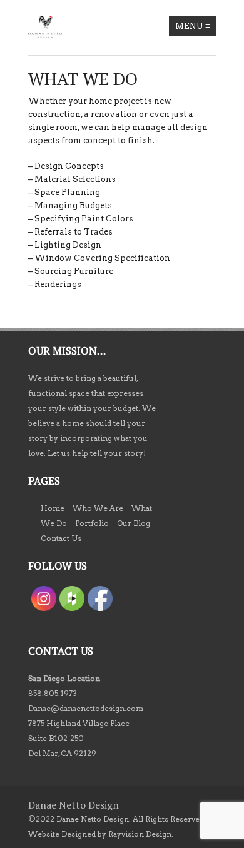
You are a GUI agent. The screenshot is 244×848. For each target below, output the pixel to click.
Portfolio (92, 523)
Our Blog (133, 523)
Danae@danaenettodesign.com (85, 708)
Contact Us (61, 538)
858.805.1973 (52, 693)
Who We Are (98, 508)
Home (52, 508)
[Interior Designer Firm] (45, 27)
